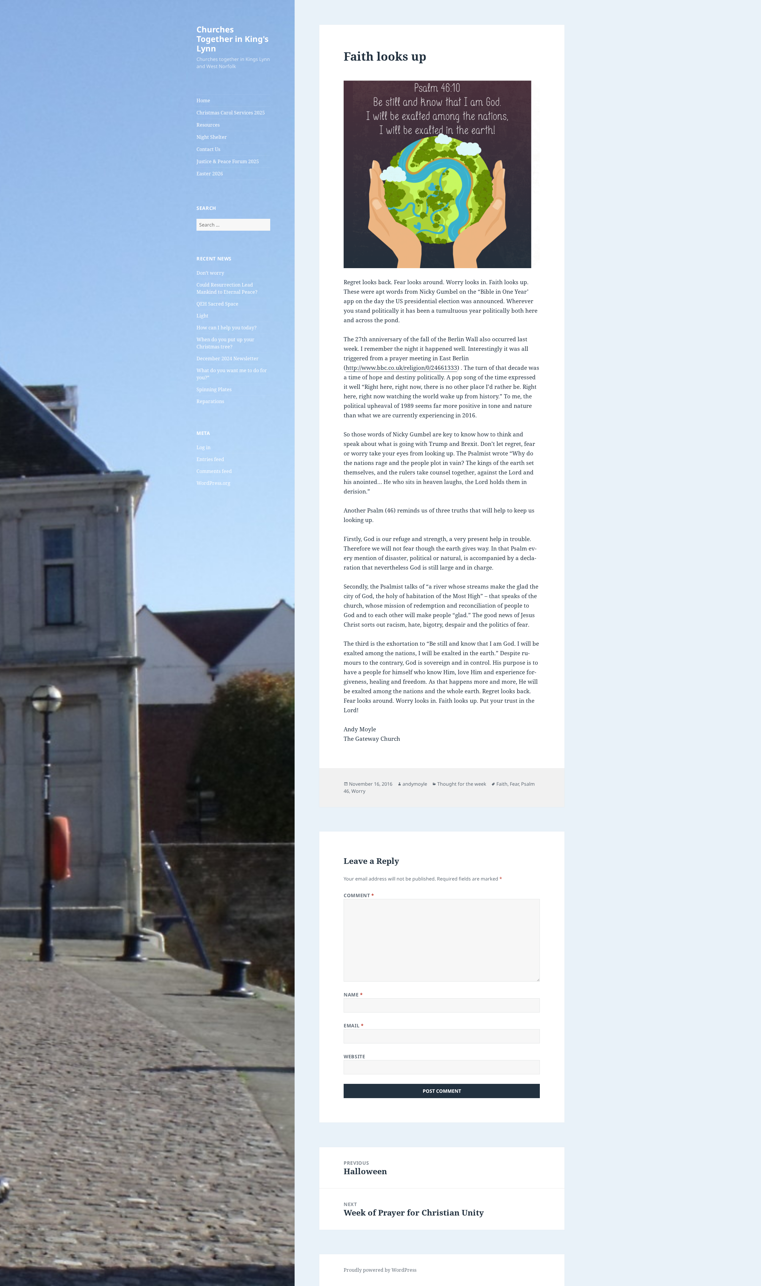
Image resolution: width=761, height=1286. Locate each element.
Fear (514, 784)
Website (354, 1056)
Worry (358, 791)
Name (353, 994)
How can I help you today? (226, 327)
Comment (359, 895)
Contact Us (208, 149)
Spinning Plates (214, 389)
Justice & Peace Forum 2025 (227, 161)
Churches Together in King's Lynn (232, 39)
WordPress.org (213, 483)
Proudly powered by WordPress (380, 1270)
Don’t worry (210, 273)
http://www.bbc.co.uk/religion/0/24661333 (401, 368)
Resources (208, 125)
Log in (203, 447)
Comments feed (214, 471)
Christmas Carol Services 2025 (230, 112)
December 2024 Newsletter (227, 358)
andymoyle (414, 784)
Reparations (210, 401)
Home (203, 100)
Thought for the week (461, 784)
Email (354, 1025)
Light (202, 315)
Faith (501, 784)
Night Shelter (211, 137)
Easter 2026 (209, 173)
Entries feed (210, 459)
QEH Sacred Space (217, 304)
